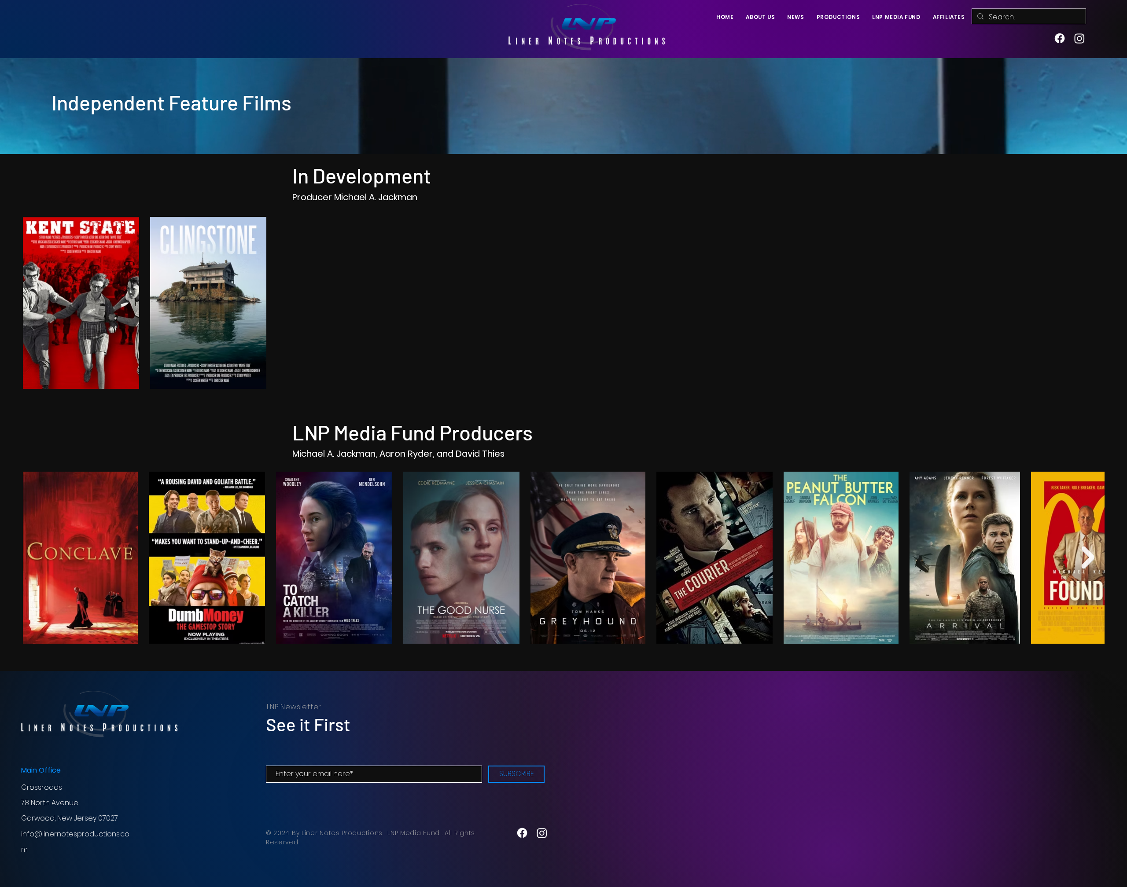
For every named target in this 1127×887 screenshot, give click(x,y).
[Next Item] (1087, 557)
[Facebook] (1059, 38)
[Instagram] (1079, 38)
